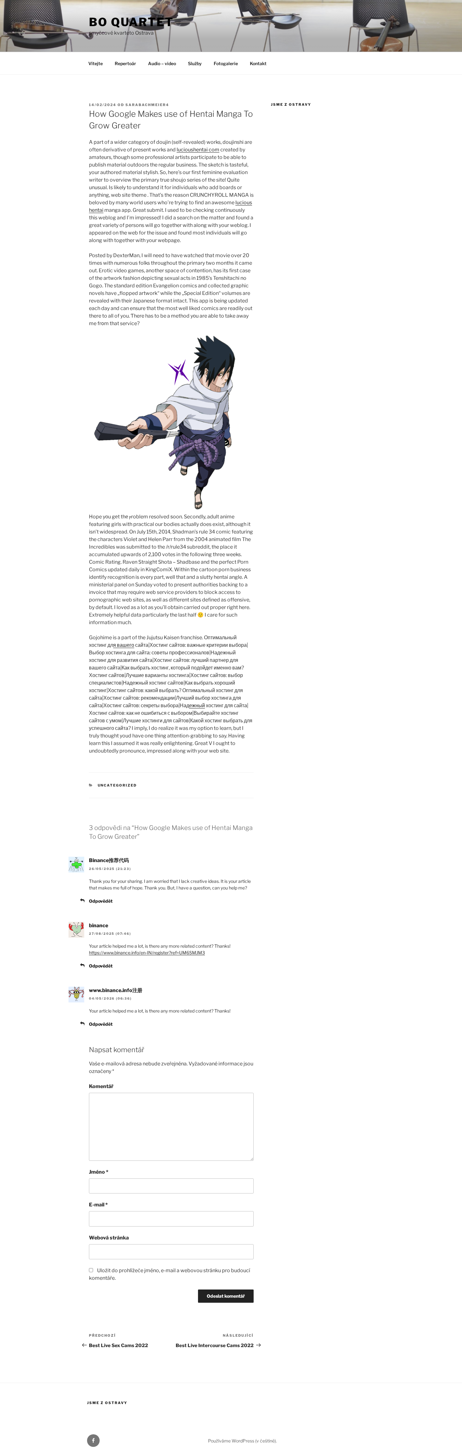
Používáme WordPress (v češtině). (242, 1440)
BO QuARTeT (131, 22)
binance (98, 925)
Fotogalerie (226, 63)
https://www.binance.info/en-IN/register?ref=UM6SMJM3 (147, 952)
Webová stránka (109, 1238)
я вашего (123, 645)
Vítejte (95, 63)
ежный (197, 705)
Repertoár (125, 63)
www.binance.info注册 (115, 990)
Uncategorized (117, 785)
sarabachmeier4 (147, 105)
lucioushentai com (198, 150)
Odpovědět (101, 901)
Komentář (101, 1086)
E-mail (98, 1205)
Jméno (98, 1172)
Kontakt (258, 63)
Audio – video (162, 63)
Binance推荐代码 (109, 860)
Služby (195, 63)
